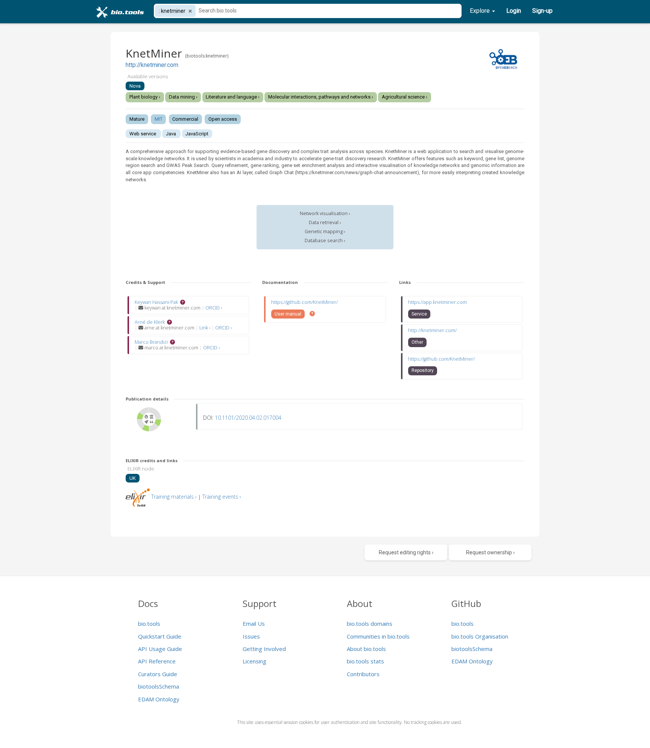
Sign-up (542, 10)
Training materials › (174, 496)
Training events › (221, 496)
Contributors (363, 674)
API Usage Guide (160, 648)
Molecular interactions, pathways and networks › (320, 97)
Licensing (254, 661)
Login (513, 10)
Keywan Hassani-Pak (156, 302)
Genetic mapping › (325, 231)
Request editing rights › (406, 552)
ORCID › (213, 308)
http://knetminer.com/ (432, 330)
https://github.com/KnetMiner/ (304, 302)
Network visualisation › (325, 213)
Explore (480, 10)
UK (132, 478)
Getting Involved (264, 648)
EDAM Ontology (158, 699)
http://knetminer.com (152, 65)
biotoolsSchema (158, 686)
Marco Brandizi (151, 342)
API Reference (157, 661)
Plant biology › (144, 97)
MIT (158, 119)
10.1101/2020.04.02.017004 (248, 417)
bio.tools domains (369, 623)
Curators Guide (157, 674)
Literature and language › (233, 97)
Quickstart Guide (159, 636)
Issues (251, 636)
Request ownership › (490, 552)
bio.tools (149, 623)
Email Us (254, 623)
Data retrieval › (325, 222)
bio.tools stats (365, 661)
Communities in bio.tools (378, 636)
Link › (205, 328)
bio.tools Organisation (479, 636)
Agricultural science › (404, 97)
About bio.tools (366, 648)
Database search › (325, 240)
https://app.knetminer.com (437, 302)
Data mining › (183, 97)
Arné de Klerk (150, 322)
